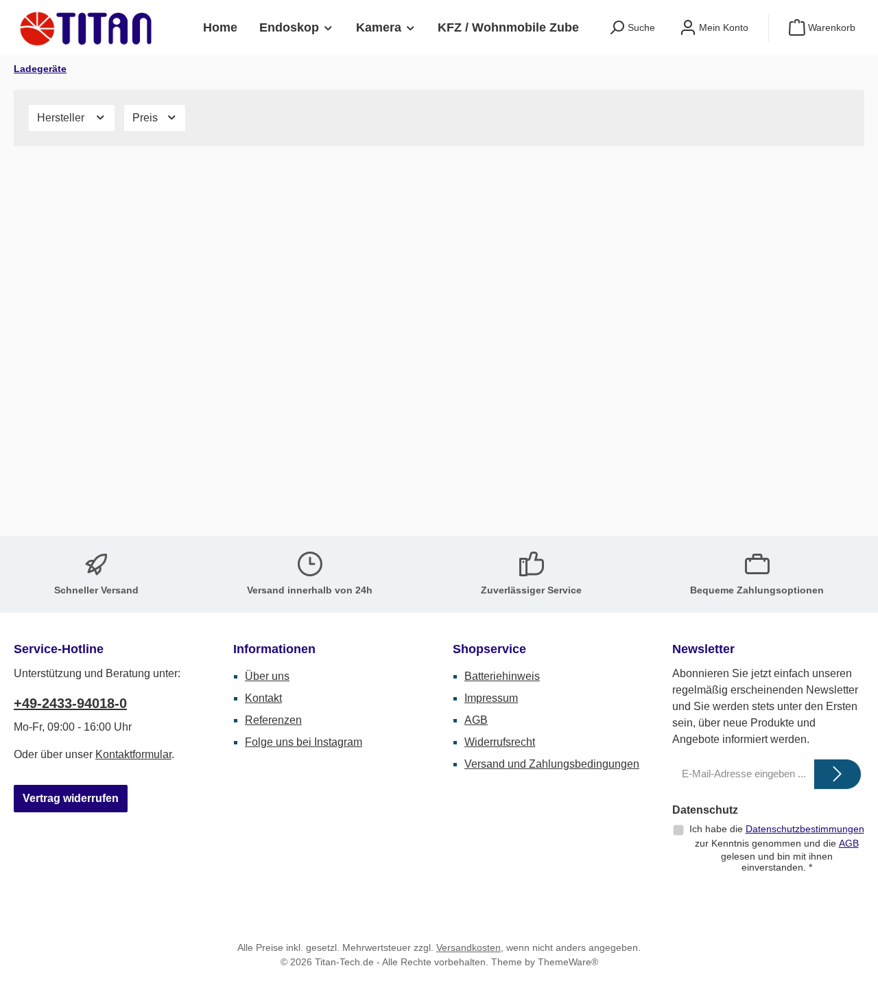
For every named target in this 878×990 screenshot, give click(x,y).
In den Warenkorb (112, 495)
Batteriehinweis (502, 676)
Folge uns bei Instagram (303, 742)
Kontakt (263, 698)
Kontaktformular (133, 754)
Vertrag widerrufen (71, 798)
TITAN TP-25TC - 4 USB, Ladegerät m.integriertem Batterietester (534, 378)
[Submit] (838, 774)
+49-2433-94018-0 (70, 703)
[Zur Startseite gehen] (89, 27)
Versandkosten (468, 947)
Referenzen (273, 720)
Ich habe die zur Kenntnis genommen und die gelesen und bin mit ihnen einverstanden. (776, 848)
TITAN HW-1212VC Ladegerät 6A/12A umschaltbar (110, 378)
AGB (476, 720)
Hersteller (62, 117)
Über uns (267, 676)
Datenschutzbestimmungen (805, 828)
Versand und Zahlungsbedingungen (551, 764)
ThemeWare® (568, 961)
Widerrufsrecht (499, 742)
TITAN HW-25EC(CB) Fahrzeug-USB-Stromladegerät (303, 378)
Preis (146, 117)
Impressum (491, 698)
